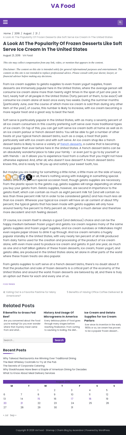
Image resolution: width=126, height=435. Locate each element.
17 (72, 399)
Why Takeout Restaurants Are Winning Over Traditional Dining (39, 358)
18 (90, 399)
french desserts (71, 144)
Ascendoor (78, 430)
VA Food (63, 6)
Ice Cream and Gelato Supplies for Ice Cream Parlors (100, 316)
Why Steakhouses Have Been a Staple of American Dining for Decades (45, 369)
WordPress (104, 430)
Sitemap (50, 430)
